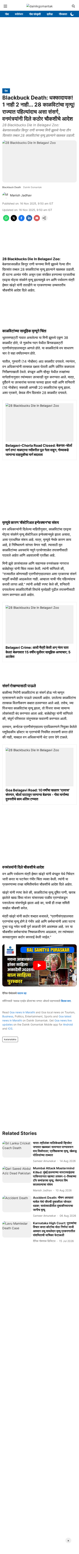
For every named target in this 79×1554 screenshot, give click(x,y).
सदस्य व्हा (21, 993)
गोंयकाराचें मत (65, 14)
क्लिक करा (66, 1000)
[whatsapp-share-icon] (6, 220)
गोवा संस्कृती (35, 14)
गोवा (7, 14)
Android (68, 1024)
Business (7, 1016)
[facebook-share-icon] (21, 220)
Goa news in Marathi (22, 1012)
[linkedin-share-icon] (29, 220)
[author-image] (5, 195)
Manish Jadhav (21, 195)
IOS (10, 1028)
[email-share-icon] (37, 220)
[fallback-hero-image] (16, 1149)
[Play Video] (39, 965)
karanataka (10, 1039)
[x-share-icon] (14, 220)
